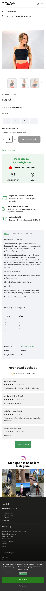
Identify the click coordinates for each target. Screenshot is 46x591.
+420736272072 (7, 515)
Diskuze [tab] (29, 234)
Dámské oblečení (27, 346)
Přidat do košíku (31, 139)
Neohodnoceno (18, 107)
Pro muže (5, 560)
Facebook (5, 518)
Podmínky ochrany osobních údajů (14, 531)
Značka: (9, 12)
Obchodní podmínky (9, 534)
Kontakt (4, 544)
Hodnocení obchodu (23, 367)
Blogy (4, 546)
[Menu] (42, 3)
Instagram (5, 520)
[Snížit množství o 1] (3, 139)
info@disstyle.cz (7, 513)
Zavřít (38, 167)
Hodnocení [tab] (17, 234)
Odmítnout (23, 586)
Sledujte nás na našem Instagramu (23, 465)
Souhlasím (23, 579)
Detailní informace (8, 150)
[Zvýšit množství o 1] (15, 139)
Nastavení (23, 574)
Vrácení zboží (6, 539)
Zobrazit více (23, 444)
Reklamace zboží (8, 536)
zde (26, 569)
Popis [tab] (6, 234)
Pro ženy (5, 557)
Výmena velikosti (7, 541)
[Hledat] (33, 3)
